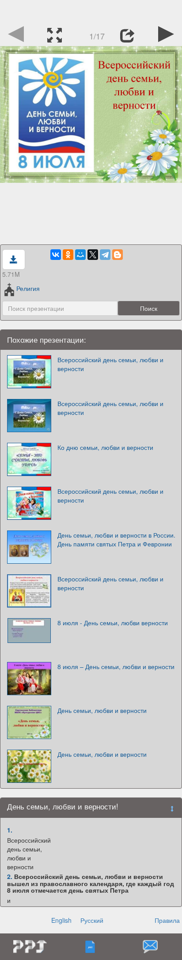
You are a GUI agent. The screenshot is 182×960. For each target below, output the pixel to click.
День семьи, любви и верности (102, 710)
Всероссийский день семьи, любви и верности (110, 364)
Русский (91, 920)
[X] (92, 254)
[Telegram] (105, 254)
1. (9, 829)
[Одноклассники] (68, 254)
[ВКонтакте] (55, 254)
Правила (167, 920)
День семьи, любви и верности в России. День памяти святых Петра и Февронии (116, 539)
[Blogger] (117, 254)
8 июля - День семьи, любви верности (112, 622)
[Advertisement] (91, 11)
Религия (28, 288)
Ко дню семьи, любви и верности (105, 447)
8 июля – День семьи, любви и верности (115, 666)
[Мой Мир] (80, 254)
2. (9, 876)
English (61, 920)
